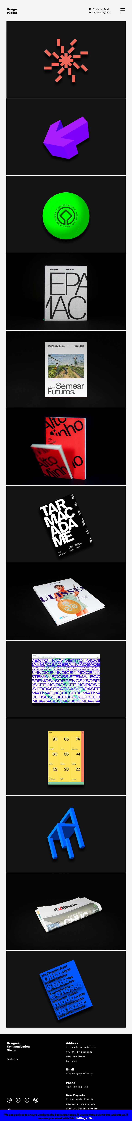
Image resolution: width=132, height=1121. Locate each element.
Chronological (101, 12)
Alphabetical (100, 8)
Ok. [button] (91, 1117)
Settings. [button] (82, 1117)
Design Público (12, 10)
